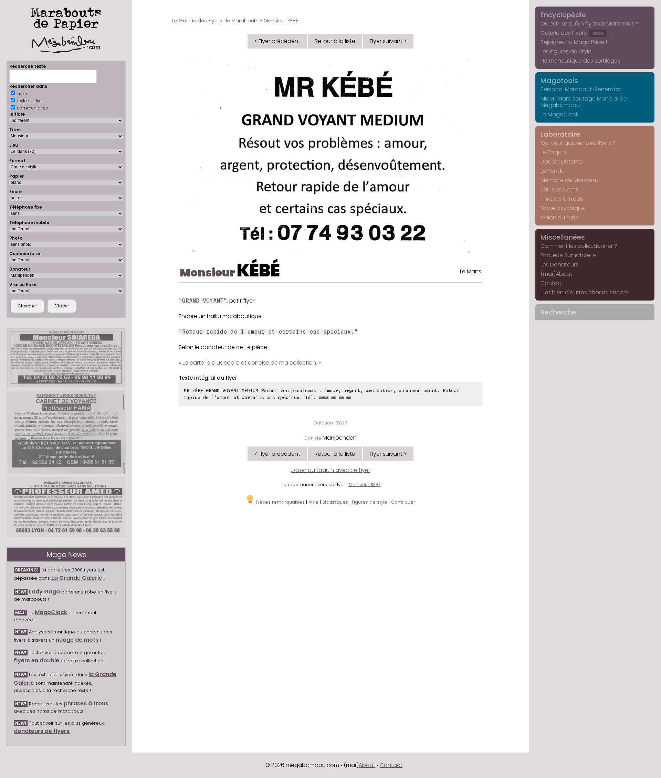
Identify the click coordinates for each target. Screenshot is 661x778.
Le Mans (470, 271)
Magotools (559, 80)
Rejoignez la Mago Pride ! (574, 42)
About (367, 765)
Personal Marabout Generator (581, 89)
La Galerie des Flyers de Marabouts (215, 20)
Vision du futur (560, 217)
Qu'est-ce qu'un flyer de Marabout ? (589, 24)
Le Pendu (553, 171)
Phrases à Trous (562, 199)
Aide (313, 502)
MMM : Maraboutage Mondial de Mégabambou (584, 102)
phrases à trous (86, 703)
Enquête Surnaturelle (568, 255)
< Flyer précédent (277, 41)
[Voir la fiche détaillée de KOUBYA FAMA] (66, 432)
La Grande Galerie (76, 578)
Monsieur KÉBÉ (365, 484)
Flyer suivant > (388, 41)
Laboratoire (560, 134)
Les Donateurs (559, 265)
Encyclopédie (563, 15)
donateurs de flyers (42, 731)
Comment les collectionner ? (579, 246)
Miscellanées (563, 237)
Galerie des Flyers (572, 33)
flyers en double (36, 660)
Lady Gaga (44, 592)
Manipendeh (340, 438)
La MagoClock (559, 114)
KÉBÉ (258, 270)
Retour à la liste (335, 41)
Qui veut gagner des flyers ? (578, 143)
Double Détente (562, 162)
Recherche (558, 312)
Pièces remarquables (279, 502)
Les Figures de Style (566, 51)
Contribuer (403, 502)
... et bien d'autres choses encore (585, 292)
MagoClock (51, 612)
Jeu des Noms (559, 189)
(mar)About (556, 274)
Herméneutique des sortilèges (580, 61)
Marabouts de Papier (66, 17)
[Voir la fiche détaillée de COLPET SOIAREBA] (66, 357)
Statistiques (335, 502)
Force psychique (563, 208)
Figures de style (369, 502)
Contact (552, 283)
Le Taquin (553, 152)
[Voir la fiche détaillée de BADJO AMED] (66, 507)
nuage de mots (77, 640)
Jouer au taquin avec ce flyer (330, 470)
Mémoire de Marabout (570, 180)
